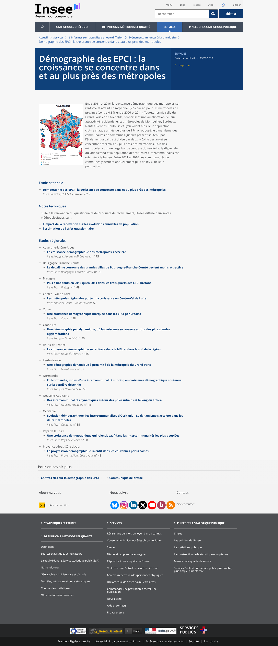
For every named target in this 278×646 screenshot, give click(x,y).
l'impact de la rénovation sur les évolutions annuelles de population (91, 224)
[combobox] (199, 13)
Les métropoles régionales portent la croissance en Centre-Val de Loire (96, 298)
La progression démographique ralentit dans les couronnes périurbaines (98, 451)
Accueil (43, 37)
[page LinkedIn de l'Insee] (133, 505)
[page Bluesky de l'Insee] (114, 505)
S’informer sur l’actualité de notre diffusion (96, 37)
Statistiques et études (72, 27)
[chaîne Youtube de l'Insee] (152, 505)
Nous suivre (114, 598)
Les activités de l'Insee (187, 540)
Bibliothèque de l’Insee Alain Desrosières (131, 582)
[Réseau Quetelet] (106, 634)
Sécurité (194, 641)
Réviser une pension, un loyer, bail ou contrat (134, 533)
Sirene (111, 547)
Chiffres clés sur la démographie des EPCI (70, 478)
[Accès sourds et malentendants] (223, 6)
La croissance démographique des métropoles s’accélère (86, 252)
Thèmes (230, 13)
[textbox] (182, 13)
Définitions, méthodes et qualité (126, 27)
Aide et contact (185, 504)
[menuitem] (42, 27)
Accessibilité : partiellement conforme (117, 641)
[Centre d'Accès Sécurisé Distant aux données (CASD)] (134, 634)
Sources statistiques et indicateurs (61, 553)
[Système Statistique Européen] (78, 634)
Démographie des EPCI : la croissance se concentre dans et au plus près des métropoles (104, 190)
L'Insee (178, 533)
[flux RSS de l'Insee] (170, 505)
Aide (210, 5)
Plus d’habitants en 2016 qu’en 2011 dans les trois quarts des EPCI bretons (99, 283)
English (237, 5)
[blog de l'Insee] (161, 505)
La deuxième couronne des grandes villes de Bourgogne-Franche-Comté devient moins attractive (115, 267)
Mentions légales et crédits (74, 641)
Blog (182, 5)
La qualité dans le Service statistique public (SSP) (70, 560)
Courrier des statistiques (55, 588)
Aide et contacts (116, 605)
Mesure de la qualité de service (192, 561)
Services (169, 27)
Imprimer (185, 65)
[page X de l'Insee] (142, 505)
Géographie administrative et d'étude (63, 574)
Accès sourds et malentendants (165, 641)
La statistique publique (188, 547)
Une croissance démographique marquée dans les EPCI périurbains (94, 314)
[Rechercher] (213, 13)
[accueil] (42, 27)
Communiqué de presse (126, 478)
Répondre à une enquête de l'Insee (128, 561)
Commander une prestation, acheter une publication (132, 590)
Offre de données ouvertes (57, 595)
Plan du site (211, 641)
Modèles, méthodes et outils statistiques (65, 581)
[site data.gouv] (161, 634)
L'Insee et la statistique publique (212, 27)
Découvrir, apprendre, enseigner (126, 554)
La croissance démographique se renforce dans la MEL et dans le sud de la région (104, 349)
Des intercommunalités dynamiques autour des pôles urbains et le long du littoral (104, 400)
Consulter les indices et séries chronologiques (134, 540)
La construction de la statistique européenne (201, 554)
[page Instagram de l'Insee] (123, 505)
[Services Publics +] (193, 634)
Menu (169, 5)
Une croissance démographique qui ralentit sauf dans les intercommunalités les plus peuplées (113, 435)
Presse (197, 5)
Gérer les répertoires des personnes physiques (135, 575)
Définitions (47, 547)
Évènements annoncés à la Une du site (152, 37)
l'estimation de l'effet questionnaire (68, 228)
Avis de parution (59, 505)
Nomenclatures (50, 567)
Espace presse (115, 612)
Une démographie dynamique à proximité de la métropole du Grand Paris (99, 365)
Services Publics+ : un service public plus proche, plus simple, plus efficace (203, 569)
